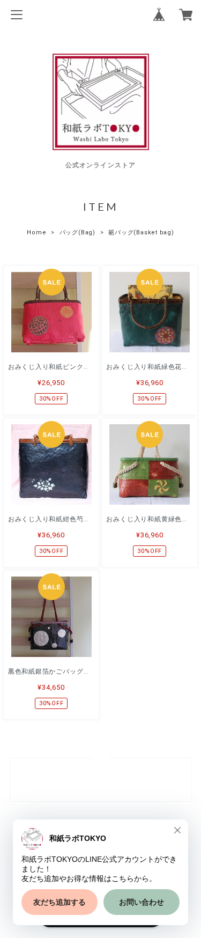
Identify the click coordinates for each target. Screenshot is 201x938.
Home (36, 232)
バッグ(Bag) (77, 232)
